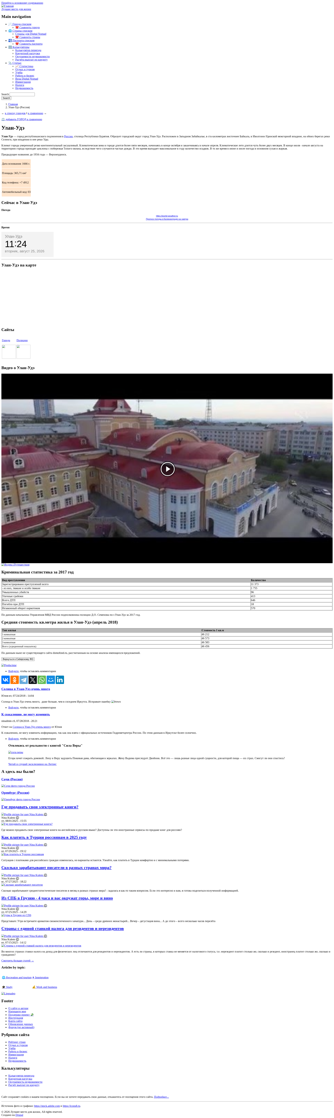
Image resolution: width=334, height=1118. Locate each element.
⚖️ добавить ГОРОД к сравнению (21, 119)
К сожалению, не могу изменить (25, 714)
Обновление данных (20, 1024)
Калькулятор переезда (28, 50)
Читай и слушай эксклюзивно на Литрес (32, 764)
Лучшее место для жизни (16, 9)
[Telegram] (23, 680)
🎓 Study (7, 987)
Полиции (22, 340)
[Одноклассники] (14, 680)
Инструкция (15, 1017)
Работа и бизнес (24, 75)
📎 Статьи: (15, 62)
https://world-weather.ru (167, 216)
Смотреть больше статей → (17, 960)
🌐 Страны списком (20, 30)
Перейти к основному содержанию (22, 2)
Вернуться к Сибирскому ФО (18, 659)
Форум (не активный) (21, 1027)
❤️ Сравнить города (27, 27)
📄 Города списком (19, 24)
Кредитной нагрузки (27, 53)
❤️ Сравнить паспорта (28, 43)
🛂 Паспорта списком (21, 40)
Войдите (13, 671)
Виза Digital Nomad (26, 78)
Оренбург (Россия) (15, 792)
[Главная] (7, 6)
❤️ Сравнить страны (27, 37)
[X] (33, 680)
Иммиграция (23, 81)
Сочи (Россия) (12, 779)
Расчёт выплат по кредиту (23, 1085)
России (68, 136)
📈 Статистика (24, 66)
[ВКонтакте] (5, 680)
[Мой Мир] (51, 680)
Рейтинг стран (17, 1042)
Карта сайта (15, 1020)
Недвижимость (24, 88)
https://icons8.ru (71, 1105)
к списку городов (15, 113)
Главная (13, 104)
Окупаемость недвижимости (25, 1081)
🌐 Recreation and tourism (16, 977)
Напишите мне (17, 1011)
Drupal (19, 1114)
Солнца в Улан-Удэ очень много (25, 689)
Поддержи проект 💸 (21, 1014)
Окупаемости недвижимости (32, 56)
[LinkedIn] (60, 680)
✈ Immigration (40, 977)
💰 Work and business (44, 987)
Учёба (18, 72)
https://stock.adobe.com (47, 1105)
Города (6, 340)
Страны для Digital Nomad (30, 33)
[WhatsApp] (42, 680)
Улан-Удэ (13, 236)
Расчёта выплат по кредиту (31, 59)
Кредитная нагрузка (20, 1078)
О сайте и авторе (18, 1008)
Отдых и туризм (25, 69)
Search (5, 94)
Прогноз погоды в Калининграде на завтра (167, 219)
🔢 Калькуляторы (18, 47)
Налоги (19, 85)
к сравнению (35, 113)
